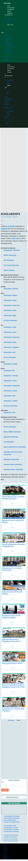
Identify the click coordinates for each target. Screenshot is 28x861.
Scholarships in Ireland (10, 391)
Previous (11, 720)
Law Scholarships (9, 442)
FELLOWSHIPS (8, 39)
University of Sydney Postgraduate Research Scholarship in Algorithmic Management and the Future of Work (14, 685)
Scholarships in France (10, 381)
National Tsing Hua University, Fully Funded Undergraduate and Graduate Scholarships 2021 (14, 544)
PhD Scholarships (9, 260)
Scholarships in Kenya (10, 310)
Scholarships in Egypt (10, 315)
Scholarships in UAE (9, 352)
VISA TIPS (8, 29)
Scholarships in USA (9, 412)
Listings (8, 49)
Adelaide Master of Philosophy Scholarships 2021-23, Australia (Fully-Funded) (12, 568)
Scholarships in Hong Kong (11, 337)
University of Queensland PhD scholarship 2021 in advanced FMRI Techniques (13, 708)
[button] (7, 33)
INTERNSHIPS (10, 19)
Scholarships (8, 217)
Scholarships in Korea (10, 342)
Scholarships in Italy (9, 396)
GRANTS (7, 40)
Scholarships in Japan (10, 332)
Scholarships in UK (9, 370)
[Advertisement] (14, 142)
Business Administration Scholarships (15, 447)
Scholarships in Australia (11, 289)
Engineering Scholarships (11, 437)
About (4, 844)
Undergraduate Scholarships (12, 250)
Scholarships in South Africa (12, 305)
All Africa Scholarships (10, 320)
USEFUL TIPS (10, 24)
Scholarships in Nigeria (10, 295)
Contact (5, 846)
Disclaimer (5, 849)
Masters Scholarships (10, 255)
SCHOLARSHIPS (8, 37)
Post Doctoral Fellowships (11, 265)
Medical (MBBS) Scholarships (12, 432)
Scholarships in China (10, 327)
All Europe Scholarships (10, 406)
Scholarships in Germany (11, 376)
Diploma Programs (9, 270)
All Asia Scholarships (10, 357)
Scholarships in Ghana (10, 300)
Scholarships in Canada (10, 364)
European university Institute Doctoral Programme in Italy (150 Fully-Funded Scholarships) (14, 615)
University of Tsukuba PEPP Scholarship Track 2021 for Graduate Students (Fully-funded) (13, 496)
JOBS (7, 21)
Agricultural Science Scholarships (13, 469)
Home (2, 217)
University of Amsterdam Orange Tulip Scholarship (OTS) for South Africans (12, 591)
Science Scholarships (10, 427)
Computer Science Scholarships (13, 464)
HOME (6, 35)
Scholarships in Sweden (10, 401)
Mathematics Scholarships (11, 459)
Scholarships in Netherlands (12, 386)
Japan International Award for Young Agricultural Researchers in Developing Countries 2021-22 (13, 639)
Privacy (5, 848)
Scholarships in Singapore (11, 347)
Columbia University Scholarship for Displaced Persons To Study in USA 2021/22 (13, 520)
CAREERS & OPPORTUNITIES (9, 14)
